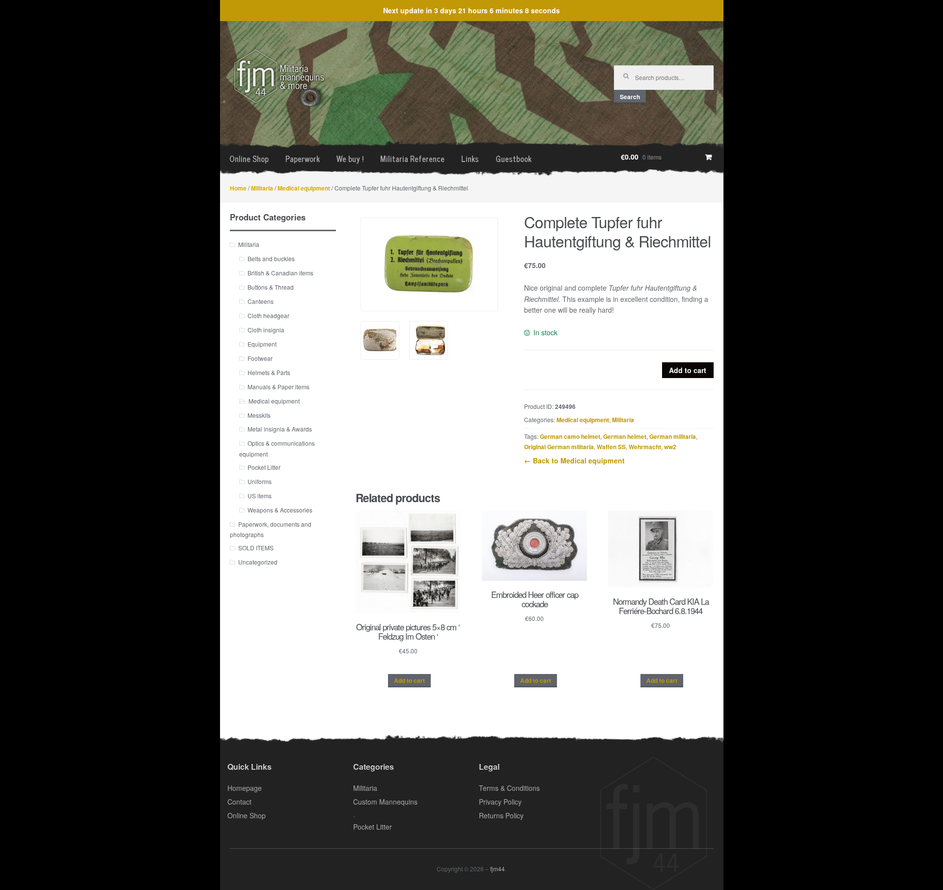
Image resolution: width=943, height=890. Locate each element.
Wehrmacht (645, 446)
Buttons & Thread (271, 287)
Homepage (244, 788)
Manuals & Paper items (278, 386)
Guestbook (513, 158)
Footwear (260, 358)
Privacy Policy (500, 802)
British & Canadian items (280, 273)
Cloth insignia (266, 329)
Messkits (259, 415)
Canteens (261, 301)
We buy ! (349, 158)
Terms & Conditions (509, 788)
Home (238, 188)
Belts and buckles (271, 258)
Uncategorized (257, 562)
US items (260, 495)
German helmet (624, 436)
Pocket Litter (264, 467)
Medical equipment (303, 188)
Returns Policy (501, 815)
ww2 (670, 446)
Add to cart (687, 370)
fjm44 (497, 868)
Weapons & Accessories (280, 510)
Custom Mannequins (385, 802)
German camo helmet (570, 436)
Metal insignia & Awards (280, 429)
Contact (239, 802)
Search (630, 96)
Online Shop (249, 158)
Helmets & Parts (269, 372)
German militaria (672, 436)
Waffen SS (611, 446)
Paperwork (302, 158)
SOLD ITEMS (256, 547)
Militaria (262, 188)
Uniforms (260, 481)
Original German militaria (559, 446)
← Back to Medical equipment (574, 460)
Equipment (262, 344)
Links (470, 158)
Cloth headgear (268, 315)
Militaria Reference (412, 158)
